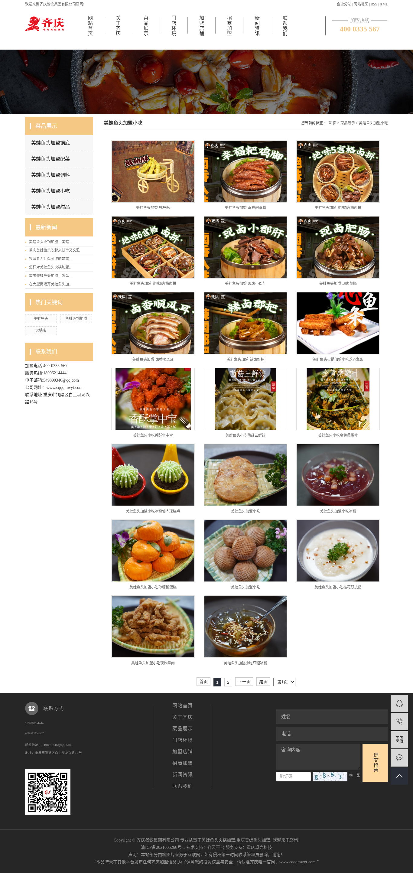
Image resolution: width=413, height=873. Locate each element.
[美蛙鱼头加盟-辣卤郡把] (245, 323)
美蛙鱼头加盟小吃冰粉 (338, 511)
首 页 (332, 123)
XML (384, 4)
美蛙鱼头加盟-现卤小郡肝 (245, 284)
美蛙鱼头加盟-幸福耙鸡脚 (245, 208)
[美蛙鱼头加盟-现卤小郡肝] (245, 247)
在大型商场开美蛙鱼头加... (50, 284)
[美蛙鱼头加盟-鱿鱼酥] (153, 171)
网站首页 (90, 25)
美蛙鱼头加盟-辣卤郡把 (245, 359)
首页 (203, 681)
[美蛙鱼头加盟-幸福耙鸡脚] (245, 171)
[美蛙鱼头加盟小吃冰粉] (338, 475)
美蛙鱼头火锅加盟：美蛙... (50, 242)
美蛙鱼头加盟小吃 (50, 191)
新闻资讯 (257, 25)
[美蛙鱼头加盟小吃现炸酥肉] (153, 626)
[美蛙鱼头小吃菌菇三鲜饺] (245, 399)
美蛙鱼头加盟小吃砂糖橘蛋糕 (153, 587)
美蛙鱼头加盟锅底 (50, 142)
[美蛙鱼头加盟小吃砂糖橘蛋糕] (153, 551)
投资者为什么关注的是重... (50, 259)
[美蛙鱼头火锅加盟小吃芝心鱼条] (338, 323)
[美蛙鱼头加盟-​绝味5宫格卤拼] (338, 171)
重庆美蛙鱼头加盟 (253, 840)
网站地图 (361, 4)
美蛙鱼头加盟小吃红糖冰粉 (245, 663)
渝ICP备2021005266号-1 (163, 847)
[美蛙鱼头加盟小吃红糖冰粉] (245, 626)
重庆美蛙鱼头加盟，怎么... (50, 276)
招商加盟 (229, 25)
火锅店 (40, 330)
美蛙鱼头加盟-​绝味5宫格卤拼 (338, 208)
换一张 (354, 776)
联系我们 (285, 25)
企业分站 (344, 4)
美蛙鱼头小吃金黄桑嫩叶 (338, 435)
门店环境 (173, 25)
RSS (374, 4)
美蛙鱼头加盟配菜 (50, 158)
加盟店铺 (201, 25)
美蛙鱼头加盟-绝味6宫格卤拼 (153, 284)
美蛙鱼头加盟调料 (50, 175)
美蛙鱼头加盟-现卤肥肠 (338, 284)
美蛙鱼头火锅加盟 (218, 840)
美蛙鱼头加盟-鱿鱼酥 (153, 208)
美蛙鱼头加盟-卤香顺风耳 (153, 359)
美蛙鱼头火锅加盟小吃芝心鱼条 (338, 359)
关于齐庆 (118, 25)
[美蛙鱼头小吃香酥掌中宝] (153, 399)
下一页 (244, 681)
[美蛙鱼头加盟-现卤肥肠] (338, 247)
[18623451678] (399, 721)
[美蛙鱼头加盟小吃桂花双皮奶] (338, 551)
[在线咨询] (399, 703)
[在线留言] (399, 758)
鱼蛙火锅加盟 (76, 319)
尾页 (263, 681)
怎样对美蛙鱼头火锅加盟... (50, 267)
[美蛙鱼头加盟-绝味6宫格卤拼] (153, 247)
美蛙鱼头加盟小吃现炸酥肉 (153, 663)
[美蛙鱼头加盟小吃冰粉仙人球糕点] (153, 475)
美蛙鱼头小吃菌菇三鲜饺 (245, 435)
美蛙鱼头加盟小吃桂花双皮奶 (338, 587)
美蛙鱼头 (41, 319)
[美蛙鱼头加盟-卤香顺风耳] (153, 323)
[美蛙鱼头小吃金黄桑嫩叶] (338, 399)
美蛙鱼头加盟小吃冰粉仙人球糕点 (153, 511)
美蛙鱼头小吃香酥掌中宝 (153, 435)
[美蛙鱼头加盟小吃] (245, 475)
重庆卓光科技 (259, 847)
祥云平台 (215, 847)
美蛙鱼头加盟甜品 (50, 207)
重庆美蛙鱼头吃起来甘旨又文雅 (54, 250)
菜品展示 (146, 25)
